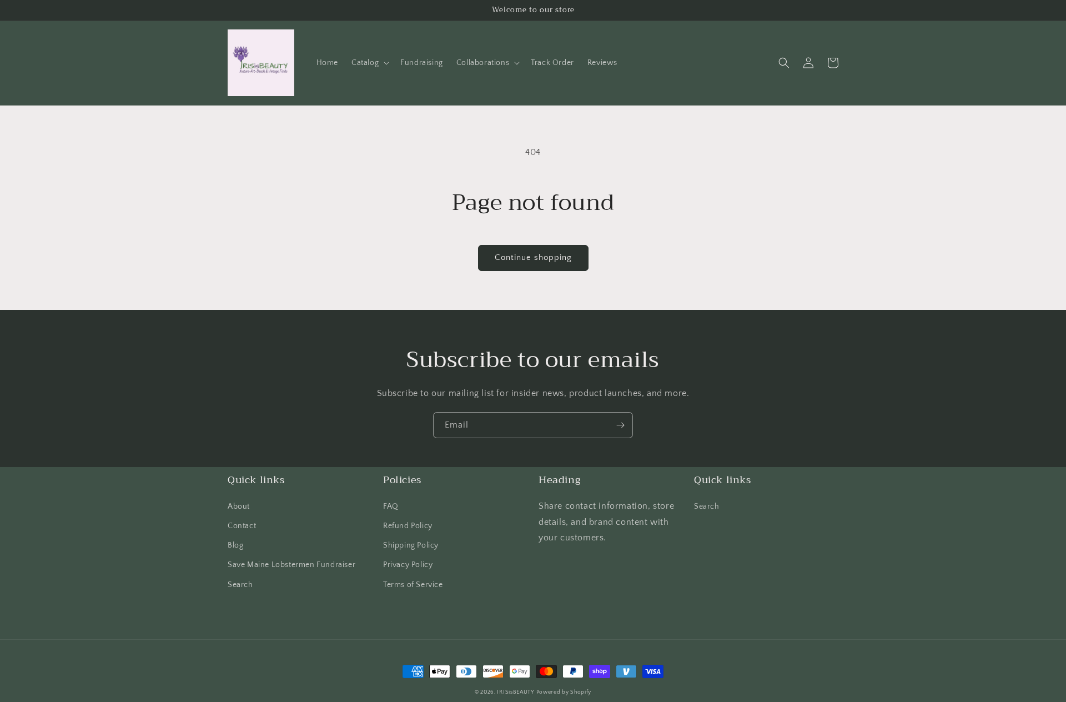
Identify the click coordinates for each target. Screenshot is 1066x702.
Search (240, 584)
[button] (369, 62)
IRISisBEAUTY (516, 692)
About (239, 506)
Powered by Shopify (564, 692)
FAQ (391, 506)
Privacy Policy (408, 564)
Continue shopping (533, 257)
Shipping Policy (411, 545)
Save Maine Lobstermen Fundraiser (291, 564)
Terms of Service (413, 584)
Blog (235, 545)
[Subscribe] (620, 425)
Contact (242, 526)
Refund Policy (408, 526)
